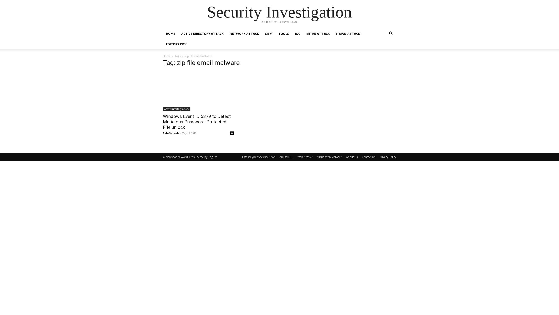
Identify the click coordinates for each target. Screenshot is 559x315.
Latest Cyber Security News (258, 157)
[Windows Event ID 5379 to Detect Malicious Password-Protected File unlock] (198, 91)
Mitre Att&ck (318, 34)
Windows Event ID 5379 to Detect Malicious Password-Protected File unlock (197, 122)
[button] (391, 34)
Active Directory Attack (202, 34)
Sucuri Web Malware (329, 157)
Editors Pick (176, 44)
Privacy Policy (388, 157)
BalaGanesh (171, 133)
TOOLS (283, 34)
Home (170, 34)
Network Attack (244, 34)
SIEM (268, 34)
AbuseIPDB (286, 157)
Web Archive (305, 157)
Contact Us (368, 157)
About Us (352, 157)
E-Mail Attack (348, 34)
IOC (297, 34)
